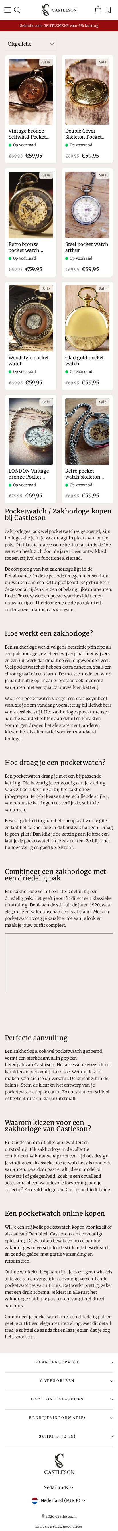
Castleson (60, 1234)
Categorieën (57, 1380)
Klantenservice (58, 1362)
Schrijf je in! (57, 1436)
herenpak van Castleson (29, 1064)
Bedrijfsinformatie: (57, 1418)
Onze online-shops (57, 1399)
